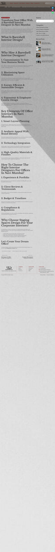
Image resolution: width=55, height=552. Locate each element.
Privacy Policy (43, 274)
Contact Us (36, 3)
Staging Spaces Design (10, 248)
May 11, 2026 (44, 47)
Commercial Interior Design (42, 27)
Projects (28, 3)
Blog (29, 270)
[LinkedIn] (53, 8)
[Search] (44, 3)
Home (11, 3)
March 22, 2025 (12, 17)
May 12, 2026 (44, 41)
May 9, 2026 (44, 53)
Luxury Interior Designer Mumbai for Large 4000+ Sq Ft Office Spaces (48, 61)
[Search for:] (45, 21)
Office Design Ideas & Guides (42, 31)
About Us (16, 3)
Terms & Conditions (50, 274)
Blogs (32, 3)
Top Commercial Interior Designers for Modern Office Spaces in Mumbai (48, 55)
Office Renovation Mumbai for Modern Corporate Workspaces (47, 43)
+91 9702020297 (50, 3)
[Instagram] (53, 10)
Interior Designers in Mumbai (42, 29)
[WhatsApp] (53, 13)
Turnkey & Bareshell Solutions (42, 35)
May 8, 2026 (44, 59)
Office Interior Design (5, 17)
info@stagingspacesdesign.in (45, 269)
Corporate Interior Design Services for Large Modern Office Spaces (46, 49)
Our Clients (22, 3)
